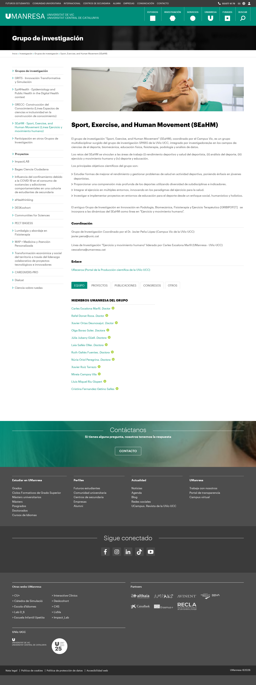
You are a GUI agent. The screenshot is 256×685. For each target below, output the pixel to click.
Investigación (26, 53)
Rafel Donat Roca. (87, 315)
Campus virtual (199, 497)
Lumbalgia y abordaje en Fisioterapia (31, 232)
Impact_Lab (61, 617)
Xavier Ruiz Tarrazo (83, 367)
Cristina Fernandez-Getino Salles (92, 388)
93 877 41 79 (228, 3)
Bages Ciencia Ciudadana (32, 169)
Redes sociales (141, 501)
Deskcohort (61, 600)
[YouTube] (150, 551)
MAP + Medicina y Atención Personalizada (32, 243)
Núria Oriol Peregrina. (91, 359)
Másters (17, 501)
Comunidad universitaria (47, 3)
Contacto (163, 3)
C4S (56, 606)
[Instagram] (117, 551)
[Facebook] (105, 551)
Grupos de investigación (46, 53)
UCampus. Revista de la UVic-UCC (153, 506)
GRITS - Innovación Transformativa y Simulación (37, 79)
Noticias (136, 488)
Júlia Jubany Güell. (89, 337)
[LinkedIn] (128, 551)
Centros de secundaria (96, 3)
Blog (134, 497)
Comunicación (145, 3)
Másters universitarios (26, 497)
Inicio (14, 53)
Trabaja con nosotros (203, 488)
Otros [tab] (172, 285)
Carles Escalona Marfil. (90, 308)
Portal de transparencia (204, 492)
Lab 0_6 (19, 612)
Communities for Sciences (32, 215)
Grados (17, 488)
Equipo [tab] (79, 285)
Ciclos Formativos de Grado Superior (36, 492)
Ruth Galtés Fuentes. (90, 352)
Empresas (128, 3)
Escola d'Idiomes (25, 606)
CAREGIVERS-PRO (26, 272)
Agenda (136, 492)
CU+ (17, 595)
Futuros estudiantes (18, 3)
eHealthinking (24, 199)
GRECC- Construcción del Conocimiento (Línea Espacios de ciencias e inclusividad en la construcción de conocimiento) (37, 110)
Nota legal (11, 670)
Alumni (117, 3)
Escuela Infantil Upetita (29, 617)
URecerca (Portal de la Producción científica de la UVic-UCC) (110, 269)
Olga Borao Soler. (88, 330)
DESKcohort (23, 207)
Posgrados (19, 506)
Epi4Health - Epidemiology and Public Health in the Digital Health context (37, 93)
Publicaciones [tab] (125, 285)
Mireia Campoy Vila (84, 374)
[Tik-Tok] (139, 551)
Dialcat (19, 280)
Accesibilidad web (97, 670)
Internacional (72, 3)
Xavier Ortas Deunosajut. (92, 323)
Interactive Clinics (65, 595)
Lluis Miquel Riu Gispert (86, 381)
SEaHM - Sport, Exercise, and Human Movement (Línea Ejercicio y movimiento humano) (38, 127)
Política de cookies (32, 670)
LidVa (57, 612)
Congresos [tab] (152, 285)
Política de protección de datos (65, 670)
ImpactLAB (22, 161)
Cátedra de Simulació (28, 600)
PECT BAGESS (24, 223)
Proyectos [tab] (99, 285)
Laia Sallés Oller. (87, 345)
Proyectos (22, 154)
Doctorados (20, 510)
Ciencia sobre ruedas (29, 287)
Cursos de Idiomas (24, 515)
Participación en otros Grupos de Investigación (36, 140)
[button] (241, 3)
